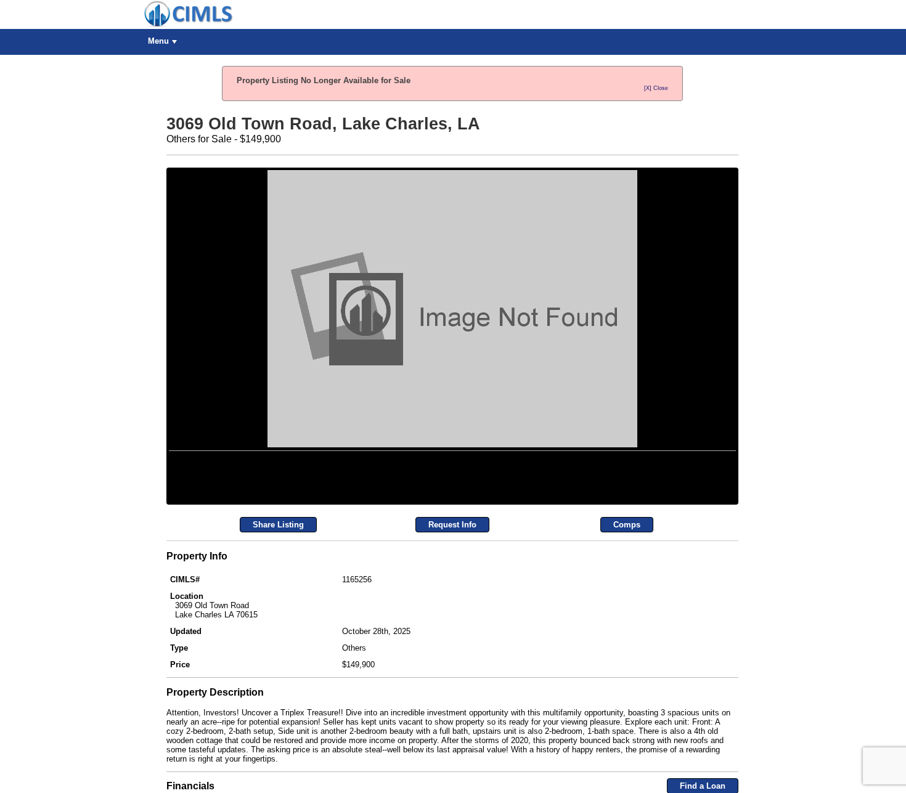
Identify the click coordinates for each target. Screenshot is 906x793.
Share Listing (278, 672)
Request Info (452, 672)
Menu (158, 41)
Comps (626, 672)
